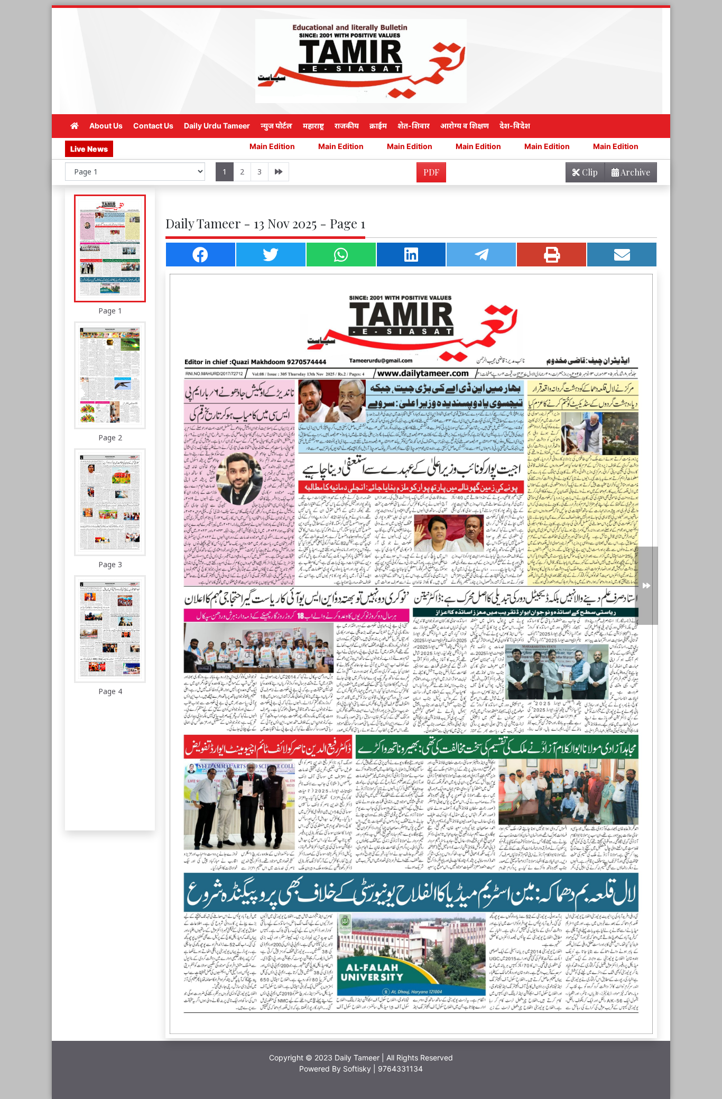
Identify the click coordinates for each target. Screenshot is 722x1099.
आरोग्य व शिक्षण (464, 125)
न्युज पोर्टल (276, 125)
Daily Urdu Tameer (217, 125)
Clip (589, 172)
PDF (431, 172)
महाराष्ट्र (313, 125)
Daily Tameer (357, 1057)
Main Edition (193, 146)
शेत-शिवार (413, 125)
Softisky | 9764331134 (383, 1068)
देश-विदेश (514, 125)
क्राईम (378, 125)
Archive (634, 172)
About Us (106, 125)
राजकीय (347, 125)
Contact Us (153, 125)
